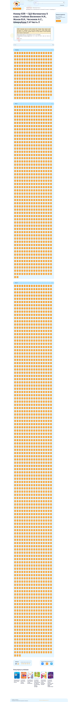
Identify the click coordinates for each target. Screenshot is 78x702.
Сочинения (62, 5)
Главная (27, 7)
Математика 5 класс (36, 7)
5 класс (31, 7)
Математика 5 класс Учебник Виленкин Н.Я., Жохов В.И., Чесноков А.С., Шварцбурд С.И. (41, 9)
